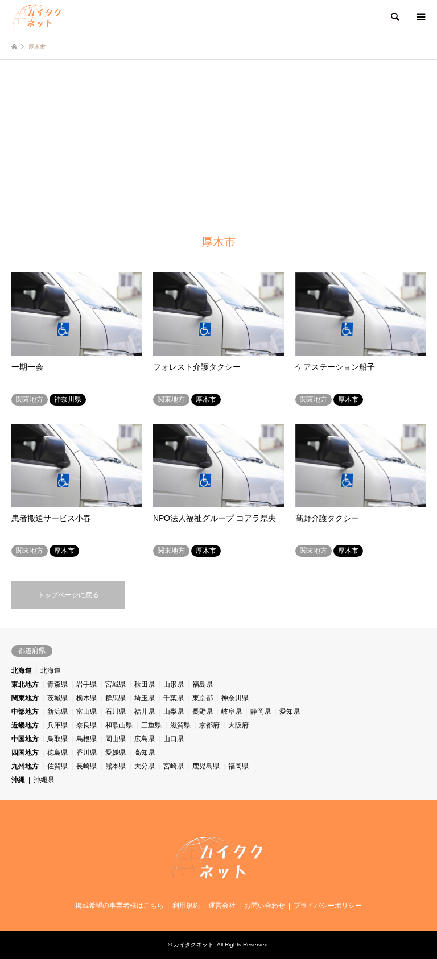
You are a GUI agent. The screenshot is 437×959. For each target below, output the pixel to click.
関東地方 (25, 698)
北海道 (21, 671)
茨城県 (57, 698)
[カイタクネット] (37, 17)
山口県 (173, 739)
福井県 (144, 712)
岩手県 (86, 684)
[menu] (420, 17)
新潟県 (57, 712)
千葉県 (173, 698)
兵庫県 (57, 725)
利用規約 (186, 906)
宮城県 (115, 684)
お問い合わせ (264, 906)
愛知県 (289, 712)
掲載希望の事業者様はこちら (119, 906)
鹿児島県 (206, 766)
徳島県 (57, 753)
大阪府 (238, 725)
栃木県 (86, 698)
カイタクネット (193, 944)
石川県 (115, 712)
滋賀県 (180, 725)
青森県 (57, 684)
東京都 (202, 698)
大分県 (144, 766)
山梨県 (173, 712)
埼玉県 (144, 698)
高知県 (144, 753)
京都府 (209, 725)
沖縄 (18, 780)
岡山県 (115, 739)
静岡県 (260, 712)
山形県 (173, 684)
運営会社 (222, 906)
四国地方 (25, 753)
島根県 (86, 739)
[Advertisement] (218, 145)
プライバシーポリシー (328, 906)
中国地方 (25, 739)
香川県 (86, 753)
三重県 (151, 725)
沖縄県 (44, 780)
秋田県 (144, 684)
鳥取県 (57, 739)
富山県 (86, 712)
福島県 (202, 684)
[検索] (394, 17)
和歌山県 (119, 725)
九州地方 (25, 766)
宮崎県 (173, 766)
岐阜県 (231, 712)
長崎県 (86, 766)
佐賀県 (57, 766)
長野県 (202, 712)
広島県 (144, 739)
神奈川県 (235, 698)
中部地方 (25, 712)
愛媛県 (115, 753)
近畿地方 (25, 725)
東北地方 (25, 684)
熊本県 (115, 766)
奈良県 (86, 725)
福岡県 (238, 766)
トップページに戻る (68, 595)
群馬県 (115, 698)
